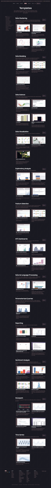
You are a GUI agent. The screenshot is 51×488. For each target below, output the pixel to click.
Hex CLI (20, 476)
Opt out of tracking (37, 484)
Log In (35, 3)
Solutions (18, 3)
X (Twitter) (35, 476)
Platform (14, 3)
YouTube (35, 477)
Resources (29, 3)
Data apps (20, 479)
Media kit (12, 476)
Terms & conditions (25, 484)
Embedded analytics (21, 478)
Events (27, 477)
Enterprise (21, 3)
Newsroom (12, 477)
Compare (28, 479)
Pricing (33, 3)
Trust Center (28, 480)
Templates (28, 478)
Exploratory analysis (21, 477)
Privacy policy (20, 484)
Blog (27, 476)
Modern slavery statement (31, 484)
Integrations (20, 480)
